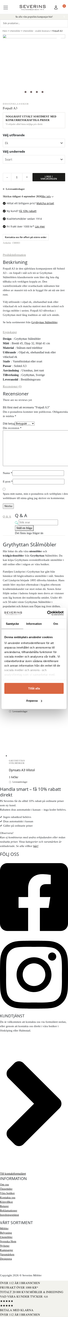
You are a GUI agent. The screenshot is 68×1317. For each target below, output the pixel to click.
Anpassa (32, 700)
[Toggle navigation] (5, 7)
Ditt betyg (9, 423)
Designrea (6, 1258)
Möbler (4, 1228)
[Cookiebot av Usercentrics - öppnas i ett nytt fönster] (48, 613)
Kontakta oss (7, 1197)
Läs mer (40, 226)
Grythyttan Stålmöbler (44, 322)
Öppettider (6, 1188)
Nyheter (4, 1245)
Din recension (12, 428)
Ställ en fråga (24, 528)
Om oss (4, 1184)
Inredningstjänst (9, 1214)
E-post (8, 481)
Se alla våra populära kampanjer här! (34, 16)
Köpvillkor (6, 1201)
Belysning (6, 1232)
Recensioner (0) (12, 386)
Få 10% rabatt (27, 211)
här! (35, 846)
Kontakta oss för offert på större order (25, 237)
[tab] (14, 255)
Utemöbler (15, 31)
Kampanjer (6, 1250)
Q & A (7, 516)
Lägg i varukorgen (49, 177)
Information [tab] (34, 623)
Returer (4, 1206)
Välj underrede (14, 151)
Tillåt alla (34, 688)
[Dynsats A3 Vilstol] (22, 728)
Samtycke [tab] (12, 623)
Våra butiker (7, 1193)
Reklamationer (8, 1210)
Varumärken (7, 1254)
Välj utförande (14, 135)
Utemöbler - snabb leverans (36, 31)
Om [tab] (55, 623)
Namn (7, 473)
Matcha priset (45, 203)
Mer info (46, 196)
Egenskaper (10, 332)
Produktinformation (14, 255)
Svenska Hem (8, 1241)
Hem (4, 31)
